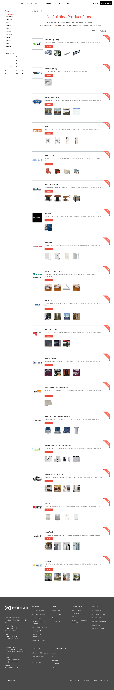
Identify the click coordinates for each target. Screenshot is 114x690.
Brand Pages (36, 662)
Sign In (95, 3)
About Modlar (57, 611)
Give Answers (97, 611)
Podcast (58, 3)
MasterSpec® (36, 631)
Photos (29, 3)
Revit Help (96, 625)
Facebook (55, 664)
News (74, 616)
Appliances (9, 16)
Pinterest (55, 656)
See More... (8, 47)
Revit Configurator (99, 621)
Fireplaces (9, 34)
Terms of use (98, 680)
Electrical (8, 25)
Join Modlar (106, 3)
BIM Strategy (36, 618)
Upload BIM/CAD (98, 614)
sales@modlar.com (11, 630)
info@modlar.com (11, 638)
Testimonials (56, 614)
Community (69, 3)
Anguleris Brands (38, 611)
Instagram (55, 660)
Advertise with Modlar (40, 653)
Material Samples (98, 628)
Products (38, 3)
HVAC (7, 43)
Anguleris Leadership (39, 614)
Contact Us (56, 621)
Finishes (8, 31)
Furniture (8, 40)
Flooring (8, 37)
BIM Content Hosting (39, 627)
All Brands (35, 11)
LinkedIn (55, 653)
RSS (108, 680)
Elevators (8, 28)
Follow (49, 46)
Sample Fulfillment (38, 640)
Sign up (54, 26)
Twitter (54, 667)
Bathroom (9, 19)
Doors (7, 22)
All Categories (9, 14)
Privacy (86, 680)
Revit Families (97, 618)
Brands (48, 3)
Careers (54, 618)
